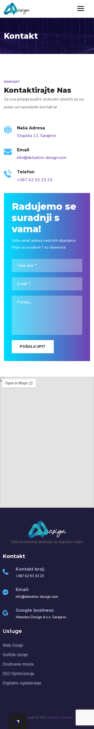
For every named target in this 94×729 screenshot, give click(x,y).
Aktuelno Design (60, 717)
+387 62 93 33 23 (34, 180)
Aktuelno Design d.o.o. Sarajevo (41, 617)
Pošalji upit (33, 346)
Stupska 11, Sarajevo (36, 136)
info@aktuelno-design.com (41, 158)
